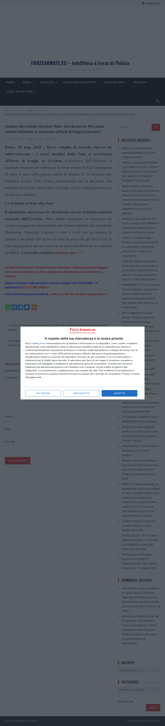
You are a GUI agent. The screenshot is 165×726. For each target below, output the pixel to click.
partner (42, 343)
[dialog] (82, 363)
